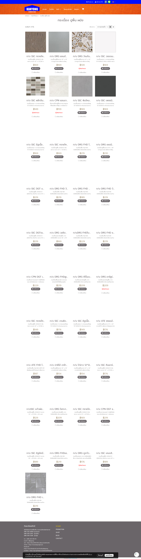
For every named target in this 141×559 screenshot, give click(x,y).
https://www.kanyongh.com (35, 545)
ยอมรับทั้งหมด (109, 555)
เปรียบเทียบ (36, 72)
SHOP (58, 532)
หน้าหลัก (44, 9)
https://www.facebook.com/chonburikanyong (36, 548)
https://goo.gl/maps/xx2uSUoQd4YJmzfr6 (41, 550)
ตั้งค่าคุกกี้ (100, 555)
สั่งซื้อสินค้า (36, 68)
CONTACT (59, 538)
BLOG (57, 535)
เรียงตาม (93, 27)
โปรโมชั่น (51, 9)
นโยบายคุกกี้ (38, 556)
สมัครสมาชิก (99, 2)
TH (115, 2)
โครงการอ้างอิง (68, 9)
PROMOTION (60, 529)
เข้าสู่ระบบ (90, 2)
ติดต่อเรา (76, 9)
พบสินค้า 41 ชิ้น (29, 27)
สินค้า (58, 9)
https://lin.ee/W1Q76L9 (33, 543)
